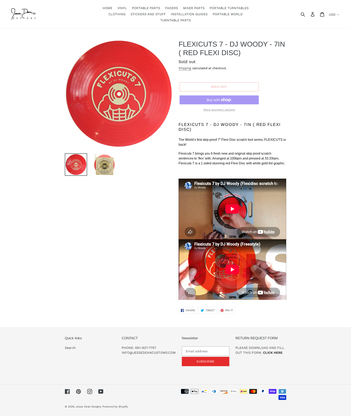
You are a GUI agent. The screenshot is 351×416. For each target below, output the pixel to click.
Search (70, 348)
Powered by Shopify (115, 406)
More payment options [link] (219, 109)
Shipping (185, 68)
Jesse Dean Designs (88, 406)
